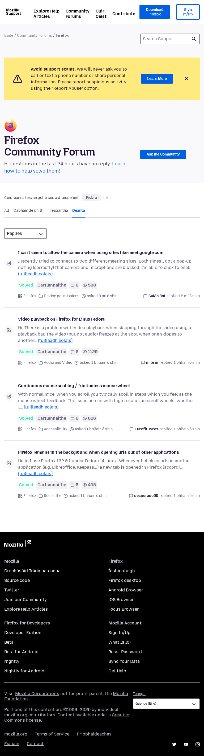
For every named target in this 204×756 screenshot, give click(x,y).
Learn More (157, 78)
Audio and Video (58, 362)
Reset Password (125, 651)
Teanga (139, 694)
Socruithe (52, 495)
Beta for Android (21, 651)
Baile (8, 35)
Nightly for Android (24, 670)
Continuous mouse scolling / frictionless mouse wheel (74, 385)
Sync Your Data (124, 661)
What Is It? (119, 642)
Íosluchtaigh (121, 570)
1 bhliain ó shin (187, 362)
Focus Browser (123, 609)
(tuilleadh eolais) (35, 273)
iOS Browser (121, 599)
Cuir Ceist (101, 14)
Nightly (11, 661)
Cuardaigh (194, 39)
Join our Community (25, 599)
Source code (17, 580)
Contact (35, 743)
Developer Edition (22, 632)
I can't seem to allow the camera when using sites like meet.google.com (90, 252)
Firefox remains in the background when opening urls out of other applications (98, 452)
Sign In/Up (188, 12)
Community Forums (78, 14)
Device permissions (61, 296)
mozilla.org (15, 734)
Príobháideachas (94, 734)
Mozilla (17, 544)
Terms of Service (52, 734)
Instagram (198, 744)
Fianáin (11, 743)
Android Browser (125, 589)
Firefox (29, 296)
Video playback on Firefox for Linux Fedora (61, 319)
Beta (9, 642)
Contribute (123, 13)
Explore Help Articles (46, 14)
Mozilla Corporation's (37, 693)
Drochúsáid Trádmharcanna (32, 570)
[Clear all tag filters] (107, 197)
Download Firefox (154, 12)
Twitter (11, 589)
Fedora (91, 197)
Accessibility (55, 429)
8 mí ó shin (190, 296)
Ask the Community (163, 154)
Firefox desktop (124, 580)
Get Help (117, 670)
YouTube (186, 744)
